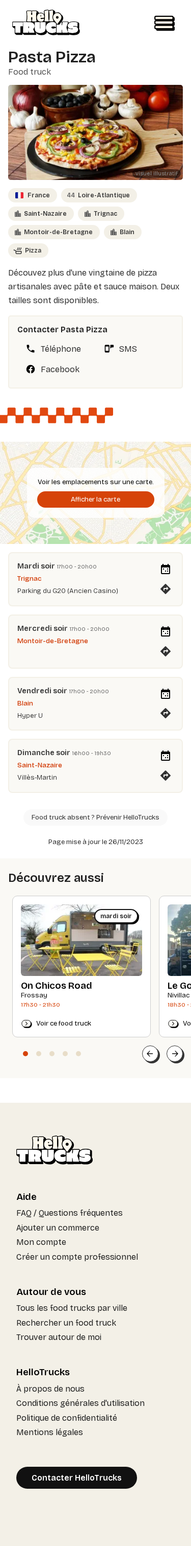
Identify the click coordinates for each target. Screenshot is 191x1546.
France (39, 195)
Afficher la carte (95, 499)
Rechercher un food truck (66, 1323)
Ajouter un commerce (57, 1228)
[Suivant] (175, 1053)
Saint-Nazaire (45, 213)
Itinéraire (165, 585)
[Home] (46, 23)
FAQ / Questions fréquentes (69, 1213)
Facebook (60, 369)
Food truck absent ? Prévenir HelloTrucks (95, 817)
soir (48, 566)
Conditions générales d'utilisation (80, 1403)
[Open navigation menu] (164, 23)
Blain (127, 232)
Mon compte (41, 1242)
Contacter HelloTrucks (77, 1478)
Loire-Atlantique (98, 195)
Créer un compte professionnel (77, 1257)
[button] (25, 1053)
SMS (128, 349)
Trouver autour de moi (58, 1337)
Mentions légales (49, 1432)
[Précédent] (150, 1053)
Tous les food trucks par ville (71, 1308)
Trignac (105, 213)
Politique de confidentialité (66, 1418)
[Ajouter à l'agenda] (165, 569)
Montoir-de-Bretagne (58, 232)
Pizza (33, 250)
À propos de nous (50, 1389)
